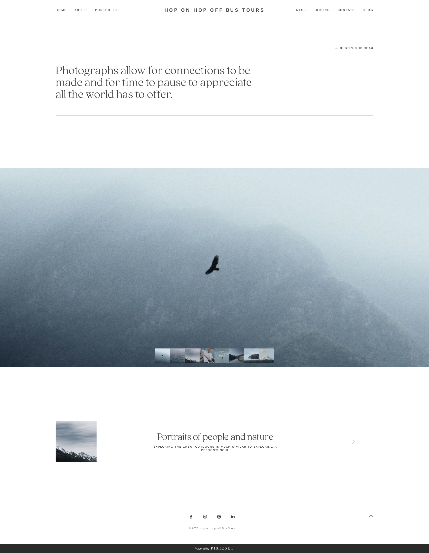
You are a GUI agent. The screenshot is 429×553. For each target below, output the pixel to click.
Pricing (322, 10)
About (81, 10)
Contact (347, 10)
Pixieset (222, 548)
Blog (368, 10)
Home (61, 10)
